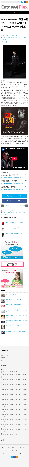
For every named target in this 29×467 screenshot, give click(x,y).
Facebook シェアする (14, 201)
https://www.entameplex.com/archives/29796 (12, 189)
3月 (14, 371)
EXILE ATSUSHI (6, 37)
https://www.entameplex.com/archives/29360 (12, 177)
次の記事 (23, 206)
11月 (5, 374)
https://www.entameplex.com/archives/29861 (12, 183)
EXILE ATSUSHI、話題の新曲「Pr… (14, 228)
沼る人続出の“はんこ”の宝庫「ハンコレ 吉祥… (16, 326)
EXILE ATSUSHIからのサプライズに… (14, 222)
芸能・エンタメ (15, 35)
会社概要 (8, 448)
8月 (1, 371)
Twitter (22, 2)
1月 (20, 371)
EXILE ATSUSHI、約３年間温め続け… (14, 233)
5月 (9, 371)
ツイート (3, 42)
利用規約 (13, 448)
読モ (2, 360)
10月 (8, 374)
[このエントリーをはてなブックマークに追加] (6, 42)
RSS (27, 2)
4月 (12, 371)
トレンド (3, 354)
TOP (3, 448)
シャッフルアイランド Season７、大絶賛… (16, 331)
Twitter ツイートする (14, 196)
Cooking (3, 357)
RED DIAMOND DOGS (15, 37)
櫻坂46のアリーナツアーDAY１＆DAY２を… (16, 294)
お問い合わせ (14, 450)
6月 (7, 371)
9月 (11, 374)
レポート (3, 359)
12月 (2, 374)
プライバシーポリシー (21, 448)
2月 (17, 371)
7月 (4, 371)
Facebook (25, 2)
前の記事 (5, 206)
